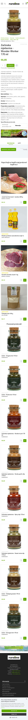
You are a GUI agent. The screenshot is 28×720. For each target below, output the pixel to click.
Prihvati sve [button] (14, 710)
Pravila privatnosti (6, 686)
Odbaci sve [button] (14, 714)
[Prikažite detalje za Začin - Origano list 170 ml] (14, 339)
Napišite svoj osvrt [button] (8, 149)
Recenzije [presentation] (10, 143)
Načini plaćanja (5, 691)
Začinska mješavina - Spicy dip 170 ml (13, 514)
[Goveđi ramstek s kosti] (14, 258)
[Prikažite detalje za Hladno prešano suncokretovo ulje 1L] (14, 219)
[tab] (10, 143)
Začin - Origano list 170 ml (9, 356)
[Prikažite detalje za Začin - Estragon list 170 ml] (14, 616)
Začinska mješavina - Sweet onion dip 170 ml (13, 554)
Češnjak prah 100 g (7, 313)
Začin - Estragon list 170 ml (10, 632)
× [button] (26, 699)
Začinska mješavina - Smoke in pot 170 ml (13, 434)
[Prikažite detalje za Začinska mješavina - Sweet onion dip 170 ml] (14, 537)
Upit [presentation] (19, 143)
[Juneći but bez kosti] (14, 180)
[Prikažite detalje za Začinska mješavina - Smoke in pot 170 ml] (14, 417)
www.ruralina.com (16, 674)
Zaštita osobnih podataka (8, 695)
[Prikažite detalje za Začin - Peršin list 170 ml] (14, 378)
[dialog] (14, 708)
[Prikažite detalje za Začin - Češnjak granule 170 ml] (14, 577)
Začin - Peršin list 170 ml (9, 394)
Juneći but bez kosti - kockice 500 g (12, 197)
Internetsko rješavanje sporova (9, 693)
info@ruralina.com (15, 672)
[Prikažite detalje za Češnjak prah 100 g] (14, 297)
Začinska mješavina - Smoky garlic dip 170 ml (13, 474)
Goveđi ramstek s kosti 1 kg (10, 274)
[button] (23, 4)
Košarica (10, 65)
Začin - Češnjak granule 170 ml (11, 594)
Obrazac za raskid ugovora (8, 687)
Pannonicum (11, 68)
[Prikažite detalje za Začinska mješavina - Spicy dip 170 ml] (14, 498)
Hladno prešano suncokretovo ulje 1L (13, 236)
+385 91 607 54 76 (16, 671)
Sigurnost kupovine (6, 689)
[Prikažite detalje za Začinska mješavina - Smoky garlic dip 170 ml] (14, 458)
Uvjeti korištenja (5, 684)
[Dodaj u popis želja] (21, 202)
